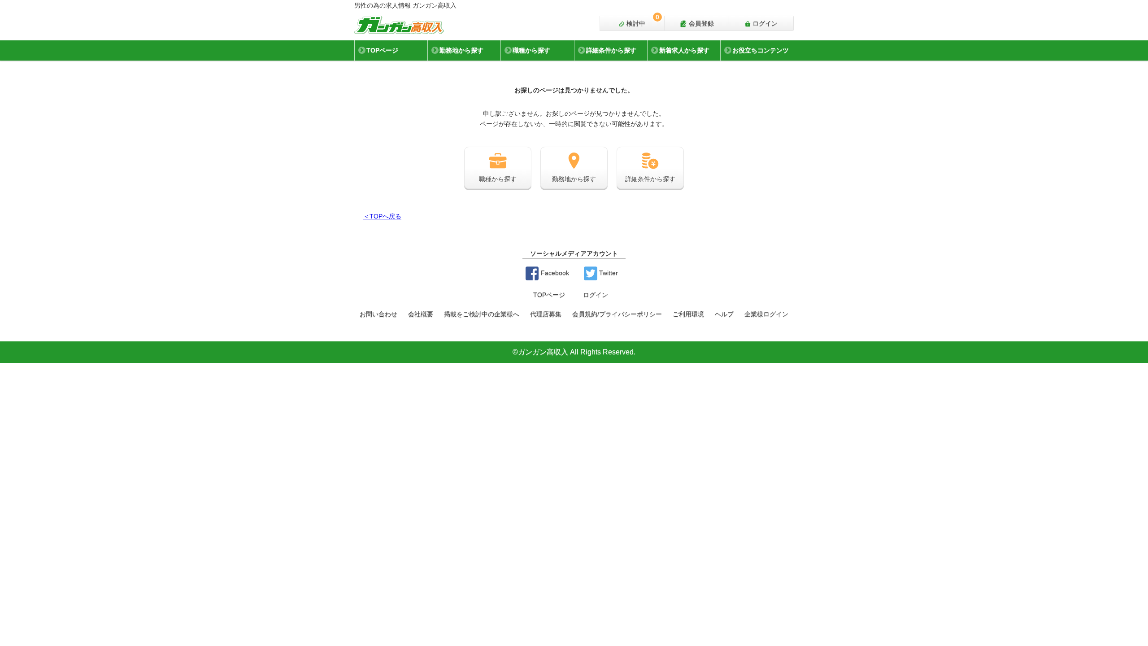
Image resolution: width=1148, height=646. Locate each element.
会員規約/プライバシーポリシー (617, 314)
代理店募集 (545, 314)
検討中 (642, 21)
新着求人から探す (684, 50)
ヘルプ (724, 314)
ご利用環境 (688, 314)
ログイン (764, 23)
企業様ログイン (766, 314)
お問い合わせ (378, 314)
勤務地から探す (461, 50)
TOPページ (382, 50)
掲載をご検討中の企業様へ (481, 314)
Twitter (607, 272)
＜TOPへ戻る (382, 216)
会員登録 (700, 23)
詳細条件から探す (611, 50)
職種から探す (531, 50)
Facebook (554, 272)
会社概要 (420, 314)
